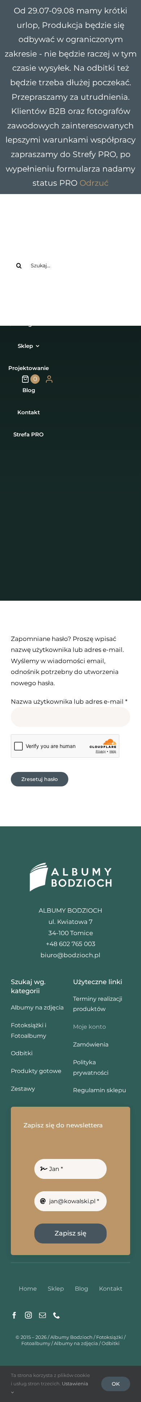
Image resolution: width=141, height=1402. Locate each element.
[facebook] (14, 1315)
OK (116, 1384)
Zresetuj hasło (39, 779)
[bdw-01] (70, 862)
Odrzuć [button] (94, 183)
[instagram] (28, 1315)
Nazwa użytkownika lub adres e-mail (69, 701)
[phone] (56, 1315)
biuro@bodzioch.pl (70, 955)
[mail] (42, 1315)
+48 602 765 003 (84, 291)
